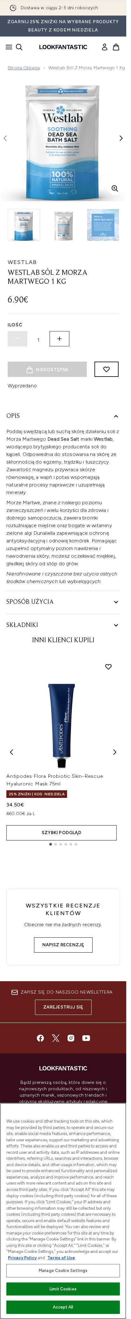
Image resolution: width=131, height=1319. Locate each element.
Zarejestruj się (63, 1007)
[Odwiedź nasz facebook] (40, 1038)
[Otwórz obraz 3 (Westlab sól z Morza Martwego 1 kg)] (103, 225)
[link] (105, 47)
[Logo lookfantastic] (63, 47)
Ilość (15, 325)
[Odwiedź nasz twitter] (55, 1038)
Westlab (22, 262)
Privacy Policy (22, 1257)
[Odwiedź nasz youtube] (86, 1038)
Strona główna (24, 68)
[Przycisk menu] (7, 47)
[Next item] (115, 752)
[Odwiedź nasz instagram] (71, 1038)
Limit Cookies (63, 1289)
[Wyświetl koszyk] (116, 47)
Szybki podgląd (61, 832)
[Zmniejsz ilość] (17, 338)
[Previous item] (11, 752)
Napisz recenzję (63, 945)
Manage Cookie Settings (63, 1270)
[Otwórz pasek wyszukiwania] (19, 47)
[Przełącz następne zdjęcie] (121, 138)
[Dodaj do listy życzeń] (106, 369)
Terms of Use (61, 1257)
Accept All (63, 1307)
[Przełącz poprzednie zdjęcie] (5, 138)
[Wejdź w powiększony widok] (114, 188)
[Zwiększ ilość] (59, 338)
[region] (63, 1211)
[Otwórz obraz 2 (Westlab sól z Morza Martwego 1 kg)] (63, 225)
